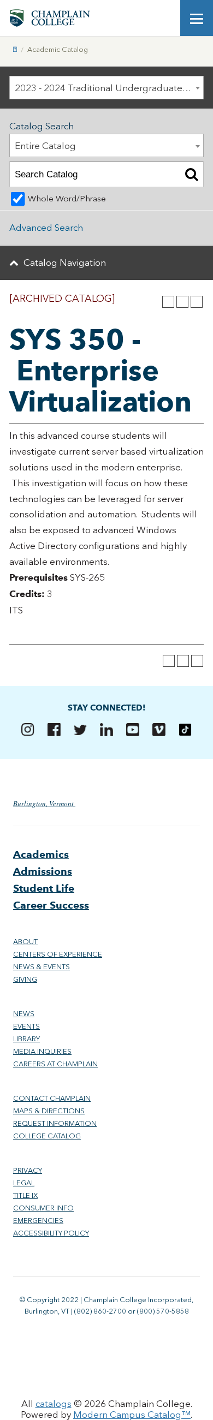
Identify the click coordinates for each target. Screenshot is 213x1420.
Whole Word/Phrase (67, 199)
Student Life (43, 888)
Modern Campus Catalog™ (132, 1414)
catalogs (54, 1403)
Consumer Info (43, 1208)
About (25, 942)
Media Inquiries (42, 1051)
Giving (25, 979)
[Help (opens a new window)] (197, 302)
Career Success (51, 905)
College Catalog (47, 1136)
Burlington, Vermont (44, 803)
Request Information (55, 1123)
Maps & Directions (49, 1111)
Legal (23, 1183)
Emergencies (38, 1220)
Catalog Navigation (64, 262)
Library (26, 1039)
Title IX (25, 1195)
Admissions (42, 871)
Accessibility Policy (51, 1233)
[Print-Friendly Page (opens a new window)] (182, 302)
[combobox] (106, 87)
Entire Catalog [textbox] (45, 145)
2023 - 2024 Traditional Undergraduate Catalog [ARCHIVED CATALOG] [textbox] (109, 87)
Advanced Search (46, 227)
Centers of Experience (57, 954)
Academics (41, 854)
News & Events (41, 967)
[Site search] (163, 18)
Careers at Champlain (55, 1064)
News (23, 1014)
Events (26, 1026)
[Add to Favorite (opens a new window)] (168, 302)
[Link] (15, 49)
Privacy (27, 1170)
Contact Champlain (52, 1098)
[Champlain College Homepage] (50, 18)
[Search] (191, 174)
